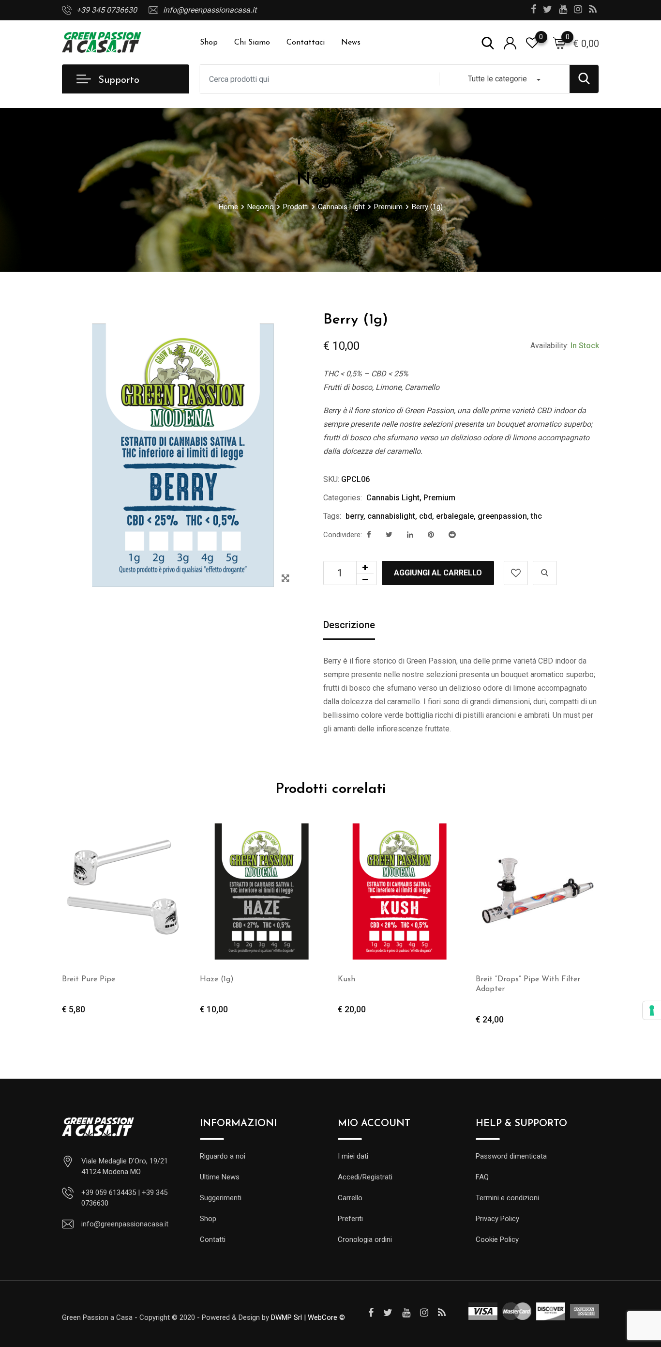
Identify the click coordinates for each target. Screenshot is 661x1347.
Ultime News (220, 1177)
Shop (209, 42)
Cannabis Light (393, 497)
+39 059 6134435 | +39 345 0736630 (124, 1198)
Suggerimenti (220, 1197)
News (351, 42)
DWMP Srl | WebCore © (308, 1317)
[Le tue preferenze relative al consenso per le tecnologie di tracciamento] (652, 1010)
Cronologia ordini (365, 1239)
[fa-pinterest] (431, 534)
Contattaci (305, 42)
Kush (346, 979)
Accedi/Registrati (365, 1177)
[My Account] (510, 42)
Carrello (350, 1197)
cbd (425, 516)
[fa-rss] (442, 1312)
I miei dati (353, 1156)
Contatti (212, 1239)
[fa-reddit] (452, 534)
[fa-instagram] (424, 1312)
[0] (559, 42)
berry (354, 516)
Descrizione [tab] (349, 625)
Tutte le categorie (497, 78)
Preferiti (350, 1218)
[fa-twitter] (389, 534)
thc (536, 516)
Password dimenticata (511, 1156)
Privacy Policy (497, 1218)
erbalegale (455, 516)
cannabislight (391, 516)
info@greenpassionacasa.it (209, 10)
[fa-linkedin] (410, 534)
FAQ (482, 1177)
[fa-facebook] (369, 534)
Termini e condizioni (507, 1197)
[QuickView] (545, 573)
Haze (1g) (217, 979)
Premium (439, 497)
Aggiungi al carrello (438, 572)
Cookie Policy (497, 1239)
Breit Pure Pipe (88, 979)
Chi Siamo (252, 42)
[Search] (487, 42)
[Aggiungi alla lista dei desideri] (516, 573)
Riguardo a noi (222, 1156)
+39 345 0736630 (106, 10)
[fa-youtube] (406, 1312)
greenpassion (502, 516)
